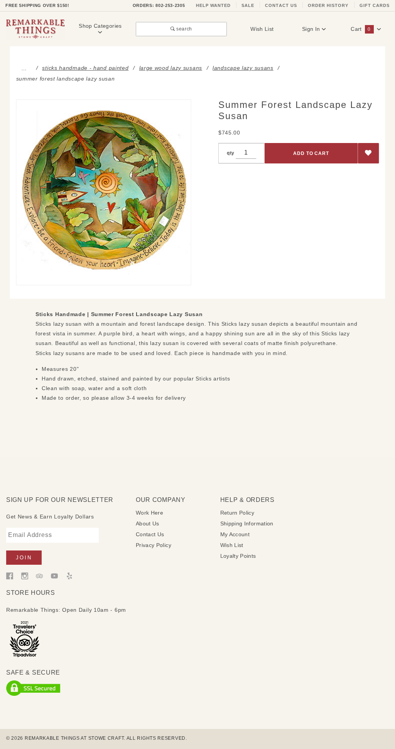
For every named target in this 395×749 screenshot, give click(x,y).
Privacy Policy (153, 545)
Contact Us (281, 5)
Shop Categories (100, 26)
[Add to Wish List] (368, 153)
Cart (360, 29)
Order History (328, 5)
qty (231, 152)
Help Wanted (213, 5)
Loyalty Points (238, 556)
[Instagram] (24, 575)
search (183, 28)
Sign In (312, 29)
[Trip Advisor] (39, 575)
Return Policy (237, 513)
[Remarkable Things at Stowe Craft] (35, 28)
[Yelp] (69, 575)
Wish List (261, 29)
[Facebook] (9, 575)
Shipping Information (246, 523)
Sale (247, 5)
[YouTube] (54, 575)
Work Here (149, 513)
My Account (235, 534)
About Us (147, 523)
